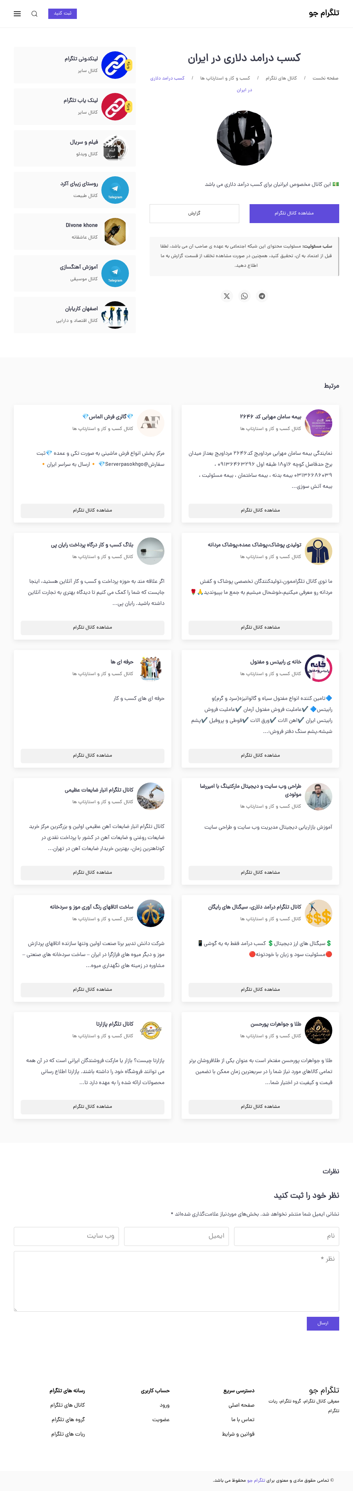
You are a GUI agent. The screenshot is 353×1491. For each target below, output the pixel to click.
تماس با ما (242, 1420)
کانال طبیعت (85, 196)
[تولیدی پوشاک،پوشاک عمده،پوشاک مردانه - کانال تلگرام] (318, 551)
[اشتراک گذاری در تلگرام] (262, 296)
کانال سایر (88, 71)
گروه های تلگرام (68, 1420)
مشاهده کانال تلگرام (294, 213)
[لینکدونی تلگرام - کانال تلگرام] (115, 65)
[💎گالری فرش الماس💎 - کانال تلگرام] (150, 423)
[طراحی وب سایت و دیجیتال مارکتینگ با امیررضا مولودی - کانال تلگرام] (318, 797)
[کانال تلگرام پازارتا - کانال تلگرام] (150, 1031)
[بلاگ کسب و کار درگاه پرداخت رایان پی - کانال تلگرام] (150, 551)
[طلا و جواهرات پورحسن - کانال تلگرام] (318, 1031)
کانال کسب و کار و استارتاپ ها (270, 429)
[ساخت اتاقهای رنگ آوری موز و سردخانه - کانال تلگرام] (150, 914)
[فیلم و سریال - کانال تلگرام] (115, 149)
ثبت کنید (62, 13)
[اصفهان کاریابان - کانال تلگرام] (115, 315)
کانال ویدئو (87, 154)
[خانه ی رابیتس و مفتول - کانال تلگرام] (318, 668)
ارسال (323, 1323)
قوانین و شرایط (238, 1434)
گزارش (194, 213)
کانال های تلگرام (67, 1405)
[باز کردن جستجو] (34, 14)
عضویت (161, 1420)
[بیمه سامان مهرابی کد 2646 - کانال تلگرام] (318, 423)
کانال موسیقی (84, 279)
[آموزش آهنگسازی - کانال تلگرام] (115, 274)
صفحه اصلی (241, 1405)
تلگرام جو (324, 1391)
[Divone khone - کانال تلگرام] (115, 232)
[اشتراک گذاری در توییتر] (227, 296)
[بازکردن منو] (17, 14)
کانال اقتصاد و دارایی (77, 321)
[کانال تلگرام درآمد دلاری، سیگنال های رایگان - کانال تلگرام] (318, 914)
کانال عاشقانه (85, 237)
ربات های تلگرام (68, 1434)
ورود (165, 1405)
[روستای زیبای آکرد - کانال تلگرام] (115, 190)
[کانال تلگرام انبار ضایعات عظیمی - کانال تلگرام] (150, 796)
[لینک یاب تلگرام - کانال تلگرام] (115, 107)
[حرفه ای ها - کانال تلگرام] (150, 668)
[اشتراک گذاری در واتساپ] (244, 296)
